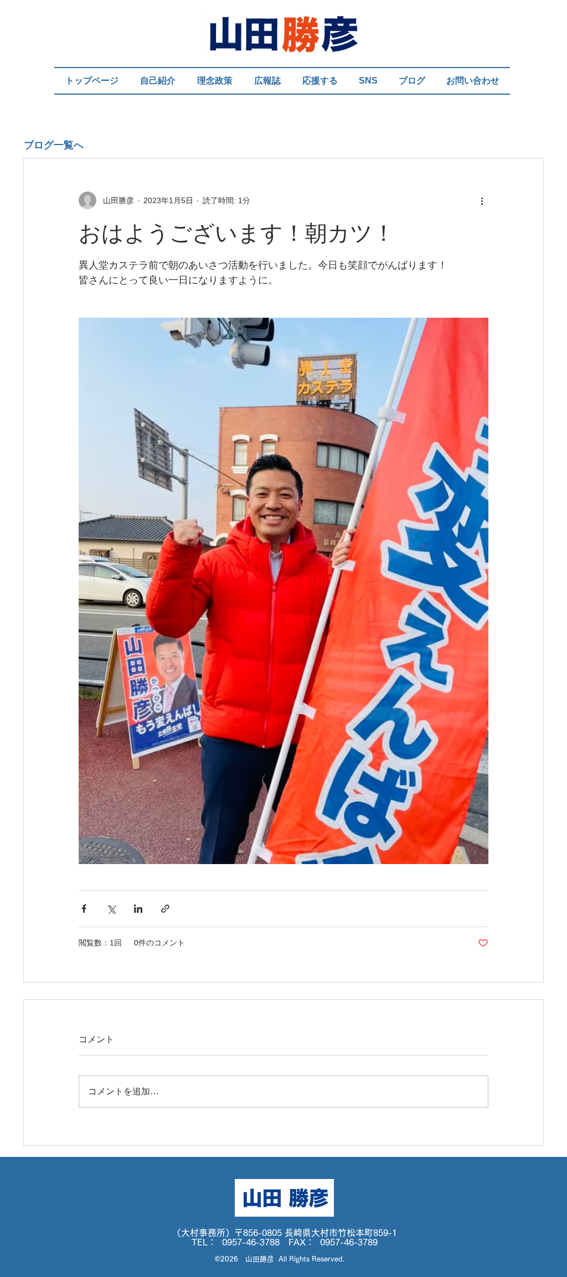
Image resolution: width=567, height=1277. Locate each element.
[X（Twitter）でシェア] (111, 908)
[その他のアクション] (481, 200)
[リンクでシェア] (165, 908)
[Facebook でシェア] (84, 908)
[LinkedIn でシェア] (138, 908)
